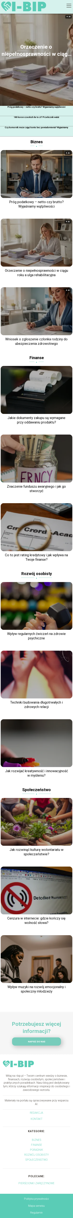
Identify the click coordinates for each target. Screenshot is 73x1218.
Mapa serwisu (36, 1205)
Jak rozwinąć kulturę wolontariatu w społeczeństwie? (36, 852)
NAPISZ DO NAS (36, 1041)
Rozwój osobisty (36, 573)
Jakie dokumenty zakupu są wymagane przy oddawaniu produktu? (36, 420)
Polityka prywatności (36, 1198)
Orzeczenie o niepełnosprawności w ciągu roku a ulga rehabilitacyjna (36, 51)
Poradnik (36, 1149)
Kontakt (36, 1119)
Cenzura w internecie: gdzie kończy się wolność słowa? (36, 920)
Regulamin (36, 1212)
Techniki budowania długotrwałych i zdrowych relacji (36, 704)
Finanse (36, 357)
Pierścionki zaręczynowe (36, 1183)
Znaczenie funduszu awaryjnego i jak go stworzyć (36, 488)
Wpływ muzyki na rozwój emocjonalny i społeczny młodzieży (36, 989)
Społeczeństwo (36, 789)
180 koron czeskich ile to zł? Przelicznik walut (36, 117)
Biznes (36, 141)
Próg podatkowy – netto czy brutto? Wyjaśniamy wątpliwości (36, 107)
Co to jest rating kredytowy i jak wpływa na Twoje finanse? (36, 557)
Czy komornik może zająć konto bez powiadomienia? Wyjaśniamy (36, 127)
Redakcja (36, 1112)
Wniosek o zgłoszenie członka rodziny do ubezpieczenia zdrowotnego (36, 341)
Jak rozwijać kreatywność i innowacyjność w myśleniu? (36, 773)
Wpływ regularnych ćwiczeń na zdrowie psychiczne (36, 636)
